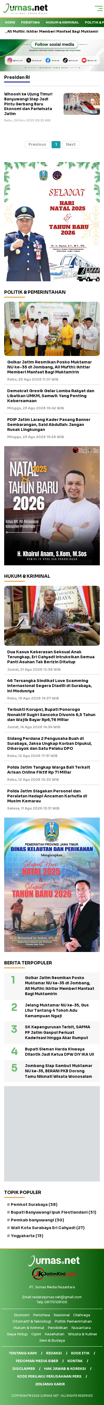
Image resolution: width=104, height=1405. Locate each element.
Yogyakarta (27, 1235)
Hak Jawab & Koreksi (65, 1369)
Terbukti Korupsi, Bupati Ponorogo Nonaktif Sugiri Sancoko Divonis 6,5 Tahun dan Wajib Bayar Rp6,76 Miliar (51, 714)
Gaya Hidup (17, 1334)
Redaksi (54, 1353)
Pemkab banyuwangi (37, 1219)
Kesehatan (54, 1334)
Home (10, 22)
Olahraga (81, 1315)
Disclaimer (23, 1369)
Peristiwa (30, 22)
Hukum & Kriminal (62, 22)
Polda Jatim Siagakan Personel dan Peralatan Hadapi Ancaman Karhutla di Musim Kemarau (47, 796)
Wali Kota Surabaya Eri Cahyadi (48, 1227)
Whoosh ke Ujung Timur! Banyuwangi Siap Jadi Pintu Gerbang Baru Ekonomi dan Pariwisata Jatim (28, 104)
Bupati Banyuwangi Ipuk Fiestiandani (53, 1212)
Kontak (75, 1361)
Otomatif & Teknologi (31, 1321)
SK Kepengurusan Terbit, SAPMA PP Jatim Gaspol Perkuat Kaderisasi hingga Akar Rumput (57, 1032)
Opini (36, 1334)
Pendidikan (58, 1327)
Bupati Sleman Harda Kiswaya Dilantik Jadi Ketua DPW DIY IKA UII (59, 1052)
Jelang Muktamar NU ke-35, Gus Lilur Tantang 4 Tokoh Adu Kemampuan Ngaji (57, 1010)
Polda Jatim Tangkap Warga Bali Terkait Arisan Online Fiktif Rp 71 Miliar (48, 770)
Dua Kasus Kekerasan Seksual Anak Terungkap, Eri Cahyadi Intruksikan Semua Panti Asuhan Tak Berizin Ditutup (51, 656)
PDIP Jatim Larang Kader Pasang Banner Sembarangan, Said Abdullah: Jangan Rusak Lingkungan (48, 424)
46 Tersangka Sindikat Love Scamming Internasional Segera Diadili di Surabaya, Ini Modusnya (49, 685)
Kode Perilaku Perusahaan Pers (49, 1376)
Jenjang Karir (50, 1384)
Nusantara (81, 1327)
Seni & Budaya (52, 1340)
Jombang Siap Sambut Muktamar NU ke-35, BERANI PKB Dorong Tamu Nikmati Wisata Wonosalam (58, 1071)
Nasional (62, 1315)
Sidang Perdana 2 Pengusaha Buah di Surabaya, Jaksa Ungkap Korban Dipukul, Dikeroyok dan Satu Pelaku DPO (49, 743)
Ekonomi (21, 1315)
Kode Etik (80, 1353)
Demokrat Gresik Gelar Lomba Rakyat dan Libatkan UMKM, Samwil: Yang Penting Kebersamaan (50, 395)
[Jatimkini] (52, 1278)
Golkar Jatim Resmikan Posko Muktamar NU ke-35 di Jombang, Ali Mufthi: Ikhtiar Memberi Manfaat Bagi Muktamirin (49, 367)
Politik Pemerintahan (73, 1321)
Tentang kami (23, 1353)
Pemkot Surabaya (34, 1204)
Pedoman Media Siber (37, 1361)
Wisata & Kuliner (82, 1334)
